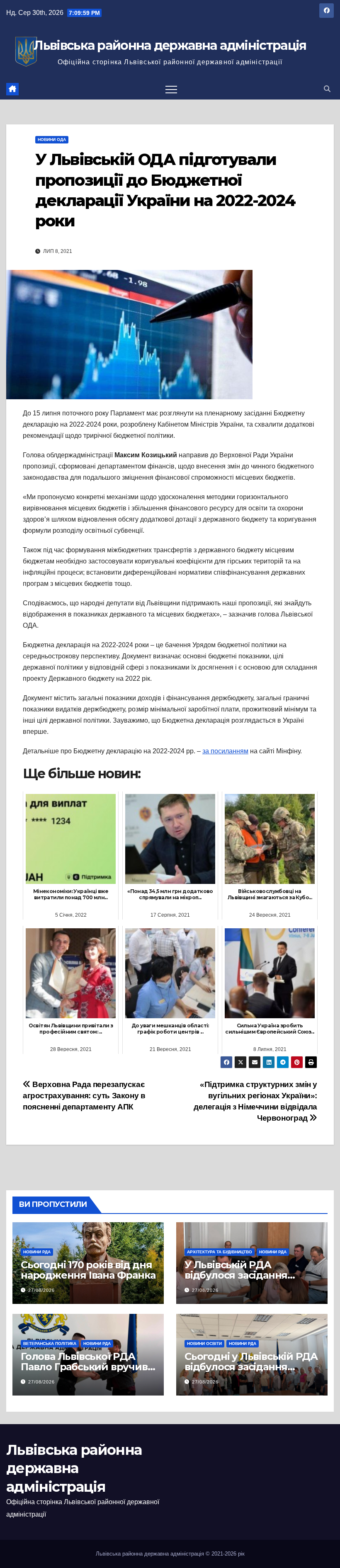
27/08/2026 (41, 1290)
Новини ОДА (52, 139)
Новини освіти (204, 1343)
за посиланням (225, 751)
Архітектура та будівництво (219, 1252)
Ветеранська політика (49, 1343)
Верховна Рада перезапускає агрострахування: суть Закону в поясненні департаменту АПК (84, 1095)
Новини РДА (37, 1252)
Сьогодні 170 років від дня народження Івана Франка (88, 1270)
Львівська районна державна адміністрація (170, 45)
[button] (327, 88)
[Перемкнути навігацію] (171, 89)
